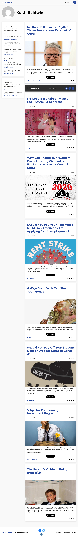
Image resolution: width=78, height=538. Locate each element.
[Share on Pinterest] (73, 81)
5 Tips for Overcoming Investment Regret (42, 411)
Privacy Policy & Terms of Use (69, 532)
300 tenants (30, 278)
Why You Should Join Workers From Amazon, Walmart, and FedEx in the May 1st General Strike (48, 162)
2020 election (30, 400)
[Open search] (74, 2)
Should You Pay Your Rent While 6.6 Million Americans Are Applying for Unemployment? (50, 228)
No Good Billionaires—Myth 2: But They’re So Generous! (48, 100)
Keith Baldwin (32, 38)
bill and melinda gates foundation (36, 80)
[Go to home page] (9, 2)
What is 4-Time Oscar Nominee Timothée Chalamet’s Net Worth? (12, 51)
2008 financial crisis (32, 337)
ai (4, 33)
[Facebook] (68, 2)
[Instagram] (70, 2)
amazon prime (31, 518)
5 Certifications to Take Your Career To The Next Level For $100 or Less (12, 44)
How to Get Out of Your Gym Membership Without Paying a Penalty (12, 64)
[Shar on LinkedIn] (71, 81)
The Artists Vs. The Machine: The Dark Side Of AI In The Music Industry (13, 30)
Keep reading (50, 77)
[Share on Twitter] (67, 81)
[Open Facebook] (69, 88)
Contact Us (58, 532)
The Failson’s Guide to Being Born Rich (47, 471)
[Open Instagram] (73, 88)
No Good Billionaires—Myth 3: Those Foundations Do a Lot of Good (49, 30)
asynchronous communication (10, 39)
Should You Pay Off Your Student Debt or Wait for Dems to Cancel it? (50, 351)
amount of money (32, 459)
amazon (29, 214)
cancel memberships (8, 67)
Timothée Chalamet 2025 (9, 54)
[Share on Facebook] (65, 81)
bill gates (29, 148)
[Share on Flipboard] (69, 81)
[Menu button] (2, 2)
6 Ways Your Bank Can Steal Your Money (47, 290)
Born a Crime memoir (8, 73)
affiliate (5, 60)
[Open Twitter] (66, 88)
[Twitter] (65, 2)
